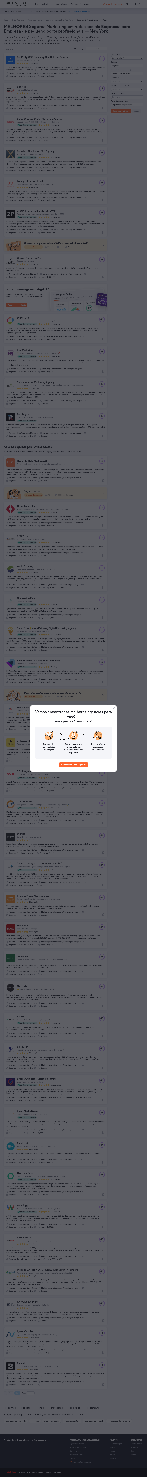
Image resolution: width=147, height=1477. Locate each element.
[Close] (114, 708)
